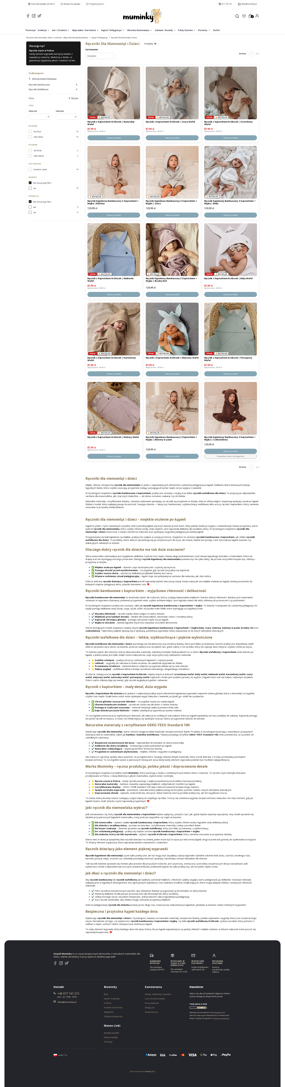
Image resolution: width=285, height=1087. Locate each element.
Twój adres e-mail (198, 1004)
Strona (242, 53)
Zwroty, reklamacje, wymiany (158, 994)
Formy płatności (152, 1003)
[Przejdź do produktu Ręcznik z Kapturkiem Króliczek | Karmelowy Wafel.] (113, 329)
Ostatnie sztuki (40, 169)
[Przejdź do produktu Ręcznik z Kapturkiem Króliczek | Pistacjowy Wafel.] (230, 329)
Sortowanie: (92, 49)
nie (34, 188)
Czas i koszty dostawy (155, 998)
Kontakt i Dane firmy (113, 1007)
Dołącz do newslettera (201, 1007)
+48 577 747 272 (68, 993)
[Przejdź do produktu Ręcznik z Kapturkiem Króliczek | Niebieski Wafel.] (113, 249)
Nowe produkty (111, 1037)
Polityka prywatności (113, 1016)
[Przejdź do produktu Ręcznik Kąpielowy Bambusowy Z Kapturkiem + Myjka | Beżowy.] (113, 172)
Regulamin (109, 1012)
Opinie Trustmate (112, 998)
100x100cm (38, 137)
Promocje (108, 1041)
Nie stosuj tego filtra (42, 183)
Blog (106, 994)
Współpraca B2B (111, 1033)
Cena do (60, 111)
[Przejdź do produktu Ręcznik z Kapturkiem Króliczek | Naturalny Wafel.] (113, 93)
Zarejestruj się (151, 1012)
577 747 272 (227, 4)
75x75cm (37, 131)
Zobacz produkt (114, 137)
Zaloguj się (150, 1007)
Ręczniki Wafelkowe (53, 89)
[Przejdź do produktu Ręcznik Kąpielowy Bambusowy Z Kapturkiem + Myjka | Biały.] (230, 172)
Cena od (33, 111)
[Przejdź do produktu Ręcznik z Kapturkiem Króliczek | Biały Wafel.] (230, 249)
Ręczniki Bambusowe (53, 84)
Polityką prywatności (221, 1018)
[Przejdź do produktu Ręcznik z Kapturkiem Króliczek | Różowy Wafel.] (113, 408)
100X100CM (38, 156)
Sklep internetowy (141, 1071)
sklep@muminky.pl (249, 4)
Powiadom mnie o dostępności (230, 456)
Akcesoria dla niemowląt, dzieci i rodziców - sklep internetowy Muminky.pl (57, 37)
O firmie (107, 1003)
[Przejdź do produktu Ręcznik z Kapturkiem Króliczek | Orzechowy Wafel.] (230, 93)
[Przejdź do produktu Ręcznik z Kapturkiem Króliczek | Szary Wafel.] (172, 93)
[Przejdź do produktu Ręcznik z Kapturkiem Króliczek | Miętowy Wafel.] (172, 329)
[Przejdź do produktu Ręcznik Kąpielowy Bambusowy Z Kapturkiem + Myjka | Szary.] (172, 172)
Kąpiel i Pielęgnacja (100, 37)
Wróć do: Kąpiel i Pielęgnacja (44, 78)
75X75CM (37, 150)
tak (34, 207)
